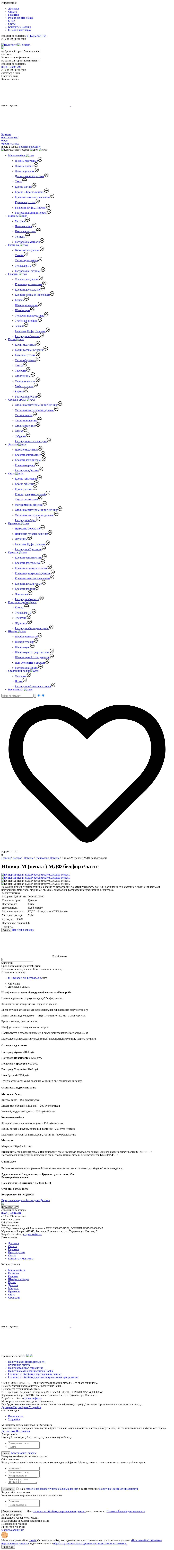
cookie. (33, 1540)
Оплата (12, 11)
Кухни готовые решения (29, 349)
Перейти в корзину (23, 929)
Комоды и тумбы (18, 602)
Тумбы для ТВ (23, 265)
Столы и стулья (17, 399)
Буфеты (19, 391)
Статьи (12, 23)
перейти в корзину (30, 146)
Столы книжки (23, 415)
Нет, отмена (23, 1431)
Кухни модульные (25, 344)
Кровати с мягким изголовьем (32, 197)
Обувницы (21, 538)
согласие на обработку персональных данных (51, 1488)
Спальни (13, 274)
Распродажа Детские (27, 470)
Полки (19, 681)
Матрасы (13, 215)
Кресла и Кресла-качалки (29, 192)
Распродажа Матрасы (27, 241)
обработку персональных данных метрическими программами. (90, 1543)
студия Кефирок (32, 1234)
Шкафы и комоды (18, 1279)
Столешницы (22, 375)
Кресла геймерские (26, 478)
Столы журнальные (26, 260)
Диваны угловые (24, 171)
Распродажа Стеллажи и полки (33, 686)
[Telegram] (24, 44)
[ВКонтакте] (9, 44)
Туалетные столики (26, 320)
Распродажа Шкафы (26, 667)
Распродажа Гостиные (28, 270)
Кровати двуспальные (27, 289)
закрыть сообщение (12, 1529)
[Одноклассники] (32, 44)
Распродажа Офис (25, 520)
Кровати (13, 552)
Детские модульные (26, 449)
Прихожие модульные (27, 528)
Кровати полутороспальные (31, 568)
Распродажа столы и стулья (31, 441)
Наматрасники (23, 226)
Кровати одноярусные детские (32, 573)
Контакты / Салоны (19, 26)
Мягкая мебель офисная (28, 504)
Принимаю (8, 1547)
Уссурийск (14, 1419)
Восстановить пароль (23, 1453)
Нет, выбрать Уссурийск (27, 1407)
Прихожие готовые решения (31, 533)
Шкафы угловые (24, 641)
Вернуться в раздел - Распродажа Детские (25, 1200)
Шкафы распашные (26, 305)
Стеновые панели (25, 381)
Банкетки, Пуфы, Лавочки (30, 207)
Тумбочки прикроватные (29, 315)
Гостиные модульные (27, 250)
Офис (11, 473)
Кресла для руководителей (30, 494)
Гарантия (13, 14)
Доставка (13, 8)
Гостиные (14, 245)
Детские (13, 444)
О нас (11, 20)
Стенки (19, 255)
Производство (16, 1252)
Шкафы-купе (22, 310)
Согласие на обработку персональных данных (35, 1374)
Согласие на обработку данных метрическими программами (43, 1377)
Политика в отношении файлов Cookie (30, 1370)
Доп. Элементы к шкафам (30, 662)
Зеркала (19, 326)
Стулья (19, 365)
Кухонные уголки (25, 202)
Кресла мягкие (23, 186)
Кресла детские (24, 489)
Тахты (18, 181)
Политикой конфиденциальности (118, 1488)
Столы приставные (26, 420)
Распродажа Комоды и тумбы (32, 628)
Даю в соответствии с (78, 1488)
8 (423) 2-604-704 (36, 35)
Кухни (12, 339)
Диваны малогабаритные (29, 176)
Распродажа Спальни (27, 336)
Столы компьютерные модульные (34, 410)
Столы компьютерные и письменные (36, 404)
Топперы (20, 236)
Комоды (19, 300)
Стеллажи (21, 676)
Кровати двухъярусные (28, 459)
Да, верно (7, 1407)
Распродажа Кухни (26, 396)
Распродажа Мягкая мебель (31, 212)
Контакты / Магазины (20, 1258)
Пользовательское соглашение (25, 1367)
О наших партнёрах (19, 30)
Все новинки (16, 689)
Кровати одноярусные (28, 454)
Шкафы (13, 631)
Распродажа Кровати (27, 599)
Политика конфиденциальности (26, 1361)
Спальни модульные (27, 279)
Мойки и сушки (24, 386)
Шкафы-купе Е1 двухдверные (32, 652)
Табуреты (20, 370)
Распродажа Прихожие (28, 549)
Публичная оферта (19, 1364)
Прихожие (14, 523)
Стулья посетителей (26, 499)
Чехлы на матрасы (25, 231)
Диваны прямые (24, 166)
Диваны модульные (26, 160)
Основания (21, 594)
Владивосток (15, 1416)
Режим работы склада (20, 17)
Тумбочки (21, 617)
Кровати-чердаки (25, 465)
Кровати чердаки (25, 588)
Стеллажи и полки (19, 670)
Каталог (17, 858)
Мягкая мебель (17, 155)
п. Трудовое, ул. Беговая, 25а (24, 977)
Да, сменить (8, 1431)
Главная (6, 858)
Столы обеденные (25, 360)
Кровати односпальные (28, 284)
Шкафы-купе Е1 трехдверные (32, 657)
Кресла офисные (24, 483)
